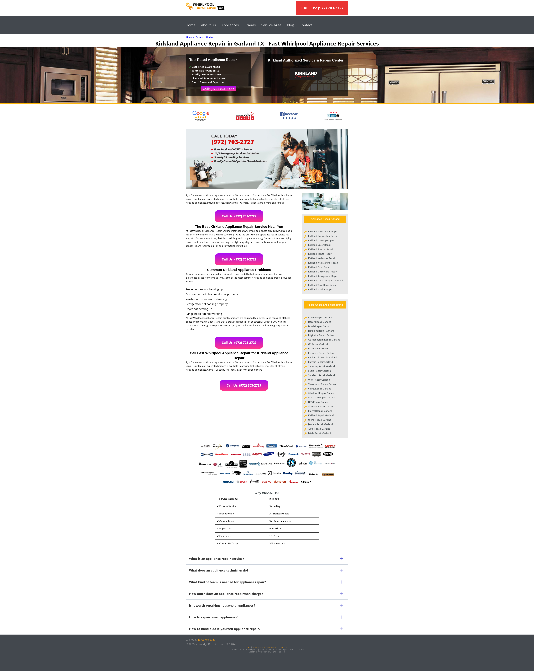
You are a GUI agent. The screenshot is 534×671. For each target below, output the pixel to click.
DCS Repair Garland (318, 402)
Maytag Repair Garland (320, 361)
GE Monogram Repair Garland (324, 339)
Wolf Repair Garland (319, 379)
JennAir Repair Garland (320, 424)
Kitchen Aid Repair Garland (322, 357)
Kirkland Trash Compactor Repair (326, 280)
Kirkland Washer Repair (320, 289)
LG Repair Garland (318, 348)
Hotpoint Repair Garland (321, 330)
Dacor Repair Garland (319, 321)
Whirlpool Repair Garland (321, 393)
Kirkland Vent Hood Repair (322, 285)
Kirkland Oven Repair (319, 267)
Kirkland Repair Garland (321, 415)
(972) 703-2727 (330, 7)
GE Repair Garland (318, 344)
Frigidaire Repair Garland (321, 335)
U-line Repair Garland (319, 419)
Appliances (230, 25)
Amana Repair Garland (320, 317)
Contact (306, 25)
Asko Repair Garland (319, 428)
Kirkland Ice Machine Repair (323, 262)
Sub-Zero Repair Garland (321, 375)
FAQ (248, 647)
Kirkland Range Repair (320, 253)
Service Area (271, 25)
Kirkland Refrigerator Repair (323, 276)
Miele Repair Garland (319, 433)
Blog (290, 25)
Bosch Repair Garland (319, 326)
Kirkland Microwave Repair (322, 271)
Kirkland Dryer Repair (319, 244)
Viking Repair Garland (319, 388)
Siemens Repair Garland (321, 406)
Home (190, 25)
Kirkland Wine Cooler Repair (323, 231)
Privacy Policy (259, 647)
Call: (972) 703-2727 (218, 88)
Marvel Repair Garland (320, 410)
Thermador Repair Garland (322, 384)
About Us (208, 25)
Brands (250, 25)
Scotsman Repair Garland (321, 397)
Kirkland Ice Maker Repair (322, 258)
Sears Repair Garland (319, 370)
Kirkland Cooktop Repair (321, 240)
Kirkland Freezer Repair (321, 249)
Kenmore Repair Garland (321, 353)
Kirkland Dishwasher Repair (323, 236)
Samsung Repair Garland (321, 366)
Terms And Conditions (277, 647)
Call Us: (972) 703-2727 (239, 216)
